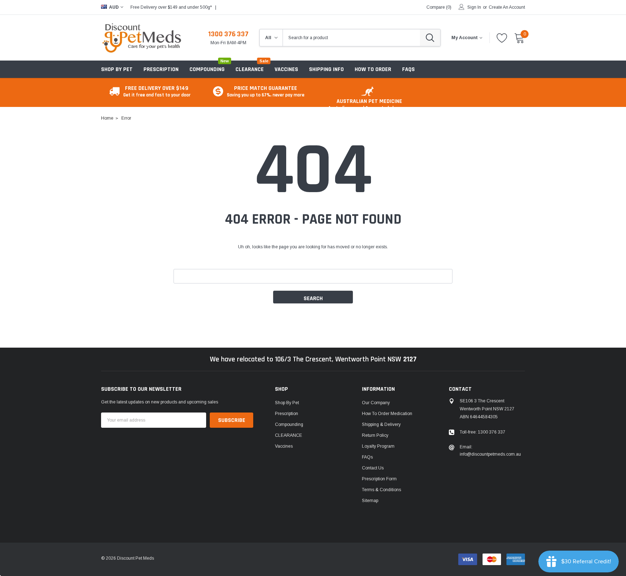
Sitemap (370, 500)
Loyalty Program (378, 446)
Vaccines (284, 446)
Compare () (438, 7)
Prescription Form (379, 478)
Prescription (161, 69)
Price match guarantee (265, 91)
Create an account (507, 7)
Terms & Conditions (381, 489)
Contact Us (373, 468)
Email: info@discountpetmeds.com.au (490, 450)
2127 (410, 359)
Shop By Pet (117, 69)
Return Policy (375, 435)
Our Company (376, 402)
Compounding (207, 69)
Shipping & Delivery (381, 424)
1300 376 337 (228, 34)
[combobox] (351, 37)
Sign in (474, 7)
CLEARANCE (288, 435)
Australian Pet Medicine (369, 104)
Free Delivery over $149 (157, 91)
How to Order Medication (387, 413)
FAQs (367, 457)
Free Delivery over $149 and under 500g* (171, 7)
